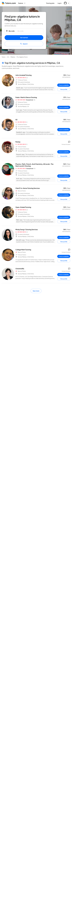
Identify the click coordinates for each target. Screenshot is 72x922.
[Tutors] (9, 3)
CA (8, 57)
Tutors (3, 57)
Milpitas (13, 57)
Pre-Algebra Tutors (22, 57)
